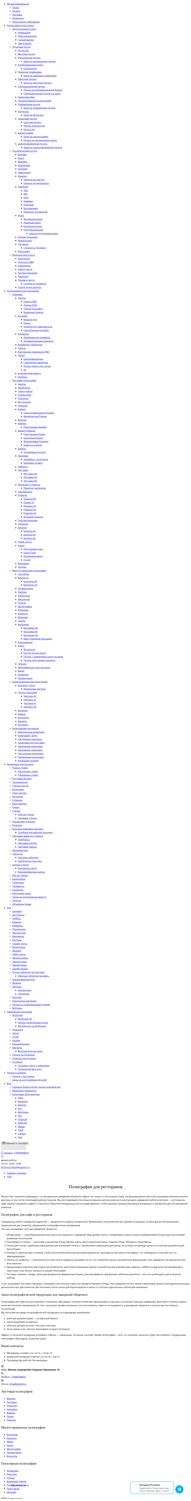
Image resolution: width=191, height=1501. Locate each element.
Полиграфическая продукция (23, 290)
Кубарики (23, 610)
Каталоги (23, 613)
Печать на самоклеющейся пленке (31, 1004)
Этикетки (23, 405)
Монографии (25, 606)
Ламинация (24, 172)
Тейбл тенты (18, 954)
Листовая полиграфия (24, 380)
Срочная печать (32, 122)
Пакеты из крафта (33, 308)
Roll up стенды (20, 875)
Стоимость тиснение (34, 247)
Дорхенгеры (24, 990)
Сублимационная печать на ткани (42, 93)
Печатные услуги (21, 46)
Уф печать (23, 111)
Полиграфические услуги (20, 25)
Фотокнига (29, 649)
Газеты (21, 620)
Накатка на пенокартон (36, 183)
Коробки (22, 316)
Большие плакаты (33, 516)
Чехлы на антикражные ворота (29, 897)
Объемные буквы (21, 904)
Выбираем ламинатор (24, 1090)
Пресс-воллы (19, 793)
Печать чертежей (27, 692)
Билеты (22, 448)
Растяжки (23, 724)
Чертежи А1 (29, 703)
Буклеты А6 (29, 538)
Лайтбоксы (24, 839)
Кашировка (24, 165)
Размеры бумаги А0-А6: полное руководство (36, 1087)
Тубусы (22, 348)
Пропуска (23, 398)
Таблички (17, 854)
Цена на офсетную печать (37, 82)
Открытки (23, 524)
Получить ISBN (26, 262)
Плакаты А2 (29, 506)
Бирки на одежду (32, 445)
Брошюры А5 (30, 631)
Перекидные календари (31, 757)
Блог (9, 1083)
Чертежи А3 (29, 696)
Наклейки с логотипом (35, 459)
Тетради (22, 663)
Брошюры (23, 624)
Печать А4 (29, 129)
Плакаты (22, 495)
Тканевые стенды (27, 818)
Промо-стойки (20, 767)
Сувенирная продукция (19, 1011)
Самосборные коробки (36, 330)
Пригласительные (27, 520)
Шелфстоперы (20, 968)
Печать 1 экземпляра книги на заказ (43, 656)
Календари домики (28, 760)
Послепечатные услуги (24, 150)
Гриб (20, 1130)
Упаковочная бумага (29, 373)
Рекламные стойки (28, 775)
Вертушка (23, 1112)
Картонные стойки (28, 771)
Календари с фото (27, 735)
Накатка (22, 176)
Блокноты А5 (30, 584)
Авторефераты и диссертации (34, 667)
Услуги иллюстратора (29, 287)
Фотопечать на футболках (32, 1026)
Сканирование (26, 39)
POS (9, 907)
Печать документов (34, 125)
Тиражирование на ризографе (34, 100)
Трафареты (18, 886)
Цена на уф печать (33, 115)
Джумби (16, 950)
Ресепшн (17, 825)
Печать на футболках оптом (33, 1022)
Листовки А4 (30, 473)
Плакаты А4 (29, 513)
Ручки (15, 1036)
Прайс (15, 7)
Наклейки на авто (33, 463)
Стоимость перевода (34, 283)
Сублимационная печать (31, 86)
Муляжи (16, 983)
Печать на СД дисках (23, 1054)
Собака (22, 1133)
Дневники (23, 674)
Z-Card (26, 559)
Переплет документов (35, 211)
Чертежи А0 (29, 706)
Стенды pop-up (20, 785)
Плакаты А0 (29, 498)
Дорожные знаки (21, 893)
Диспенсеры (19, 932)
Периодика (24, 595)
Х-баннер (17, 800)
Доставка (17, 14)
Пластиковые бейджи (35, 427)
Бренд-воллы (19, 803)
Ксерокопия (30, 68)
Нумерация (24, 32)
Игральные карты (33, 556)
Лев (20, 1137)
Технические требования (26, 21)
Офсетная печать (27, 79)
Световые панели (27, 846)
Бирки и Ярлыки (26, 430)
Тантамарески (20, 782)
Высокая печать (26, 54)
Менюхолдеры (20, 958)
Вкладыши (23, 563)
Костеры (17, 940)
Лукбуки (22, 592)
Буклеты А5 (29, 534)
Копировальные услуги (30, 64)
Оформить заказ (20, 1485)
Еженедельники (21, 1044)
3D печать (23, 50)
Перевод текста (26, 280)
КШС (26, 197)
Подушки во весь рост (30, 1069)
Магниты (17, 1047)
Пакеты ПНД (30, 305)
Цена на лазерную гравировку (40, 75)
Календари (13, 1470)
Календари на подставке (31, 742)
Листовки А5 (30, 477)
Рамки (15, 807)
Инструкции (24, 402)
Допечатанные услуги (24, 29)
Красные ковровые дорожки (27, 828)
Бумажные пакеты (33, 312)
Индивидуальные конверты (38, 341)
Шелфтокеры (19, 965)
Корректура (24, 265)
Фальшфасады (20, 850)
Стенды (16, 811)
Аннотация (24, 258)
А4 (24, 369)
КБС (25, 193)
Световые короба (27, 843)
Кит (20, 1115)
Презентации (25, 678)
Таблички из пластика (30, 861)
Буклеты (22, 527)
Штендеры (18, 789)
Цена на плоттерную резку (43, 233)
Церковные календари (30, 750)
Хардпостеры (19, 961)
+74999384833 (18, 1376)
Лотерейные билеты (34, 452)
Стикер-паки (24, 394)
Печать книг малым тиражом (39, 660)
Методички (24, 599)
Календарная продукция (25, 728)
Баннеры (23, 710)
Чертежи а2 (29, 699)
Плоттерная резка (33, 229)
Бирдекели (18, 936)
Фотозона (17, 796)
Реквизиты (18, 18)
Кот (20, 1108)
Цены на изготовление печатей (29, 1079)
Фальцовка (24, 251)
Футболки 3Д (25, 1018)
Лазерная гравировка (30, 72)
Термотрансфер (26, 97)
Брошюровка (30, 208)
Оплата (16, 11)
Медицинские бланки (35, 416)
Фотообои (23, 717)
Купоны (22, 567)
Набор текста (25, 269)
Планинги (17, 1029)
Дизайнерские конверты (36, 337)
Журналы (23, 617)
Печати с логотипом (23, 1076)
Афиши (22, 714)
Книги (21, 645)
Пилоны (16, 900)
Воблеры (17, 1008)
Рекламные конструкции (20, 764)
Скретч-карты (25, 391)
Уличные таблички (28, 857)
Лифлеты (23, 466)
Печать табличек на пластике (28, 972)
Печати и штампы (16, 1072)
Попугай (22, 1119)
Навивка (28, 201)
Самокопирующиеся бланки (38, 412)
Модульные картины (34, 688)
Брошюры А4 (30, 635)
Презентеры (19, 929)
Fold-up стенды (26, 814)
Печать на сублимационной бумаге (42, 90)
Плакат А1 (28, 502)
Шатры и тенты (20, 864)
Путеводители (25, 588)
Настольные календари (30, 753)
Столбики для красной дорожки (35, 832)
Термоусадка (25, 240)
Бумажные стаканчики (30, 344)
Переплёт (23, 186)
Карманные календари (30, 746)
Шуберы (22, 377)
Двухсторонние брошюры (37, 638)
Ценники (17, 911)
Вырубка (22, 161)
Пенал (26, 323)
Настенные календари (30, 739)
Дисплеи (17, 997)
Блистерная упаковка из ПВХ (33, 351)
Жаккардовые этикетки (35, 441)
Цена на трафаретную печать (39, 107)
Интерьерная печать (29, 57)
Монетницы (18, 947)
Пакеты (22, 298)
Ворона (22, 1105)
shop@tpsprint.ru (18, 1384)
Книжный (28, 204)
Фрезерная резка (32, 219)
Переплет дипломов (34, 488)
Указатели (17, 889)
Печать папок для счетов (37, 366)
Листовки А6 (30, 480)
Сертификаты (25, 491)
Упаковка (17, 294)
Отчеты (22, 602)
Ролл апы (12, 1474)
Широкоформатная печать (32, 143)
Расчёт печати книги (34, 653)
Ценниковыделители (23, 979)
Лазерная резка (32, 222)
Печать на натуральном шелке (40, 140)
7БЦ (25, 190)
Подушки (17, 1061)
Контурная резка (32, 226)
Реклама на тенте (27, 868)
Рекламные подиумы (23, 821)
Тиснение (23, 244)
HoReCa (16, 918)
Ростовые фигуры (21, 778)
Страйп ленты (19, 943)
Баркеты (16, 922)
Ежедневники (25, 642)
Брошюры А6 (30, 627)
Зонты (15, 1033)
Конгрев (22, 168)
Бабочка (22, 1122)
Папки (21, 355)
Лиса (20, 1097)
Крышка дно (30, 319)
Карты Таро (29, 552)
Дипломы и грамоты (29, 484)
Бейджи (22, 423)
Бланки (22, 409)
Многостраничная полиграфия (29, 570)
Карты (21, 545)
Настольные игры (33, 549)
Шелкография (25, 133)
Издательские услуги (23, 255)
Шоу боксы (18, 914)
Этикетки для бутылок (24, 1058)
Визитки (22, 420)
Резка (21, 215)
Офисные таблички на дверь (33, 975)
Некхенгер (23, 993)
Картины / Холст (26, 685)
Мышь (21, 1126)
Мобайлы (17, 925)
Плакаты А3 (29, 509)
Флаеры (11, 1412)
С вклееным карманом (35, 362)
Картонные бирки (33, 437)
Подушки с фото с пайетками (33, 1065)
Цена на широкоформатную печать (42, 147)
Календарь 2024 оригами (26, 1094)
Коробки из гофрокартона (37, 326)
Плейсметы (24, 387)
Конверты (23, 333)
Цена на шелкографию (35, 136)
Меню (21, 671)
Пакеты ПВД (30, 301)
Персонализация (27, 36)
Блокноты (23, 577)
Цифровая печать (27, 118)
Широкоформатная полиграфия (29, 681)
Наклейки (23, 455)
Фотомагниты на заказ (30, 1051)
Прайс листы (25, 541)
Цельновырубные (33, 359)
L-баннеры (18, 882)
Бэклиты (22, 721)
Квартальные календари (31, 732)
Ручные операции (28, 237)
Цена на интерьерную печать (39, 61)
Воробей (23, 1101)
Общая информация (18, 3)
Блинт (21, 158)
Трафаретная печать (29, 104)
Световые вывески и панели (27, 836)
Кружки (16, 1040)
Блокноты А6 (30, 581)
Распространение (27, 273)
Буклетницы (18, 879)
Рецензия (23, 276)
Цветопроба (24, 43)
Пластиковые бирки (34, 434)
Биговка (22, 154)
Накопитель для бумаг (24, 1001)
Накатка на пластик (33, 179)
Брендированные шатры (31, 871)
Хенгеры (17, 986)
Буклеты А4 (29, 531)
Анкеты (22, 384)
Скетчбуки (23, 574)
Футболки (17, 1015)
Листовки (23, 470)
